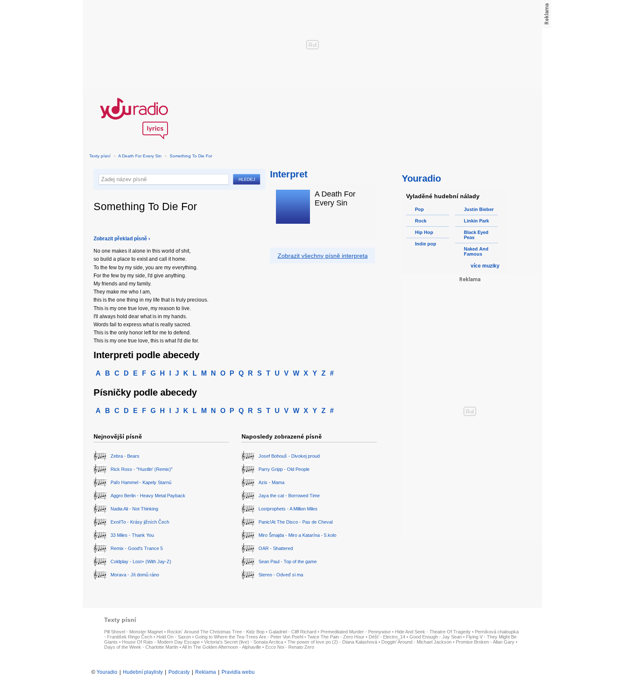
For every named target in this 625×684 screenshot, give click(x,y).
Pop (419, 209)
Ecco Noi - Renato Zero (289, 647)
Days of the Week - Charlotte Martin (141, 647)
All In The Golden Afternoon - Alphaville (221, 647)
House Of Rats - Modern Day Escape (161, 641)
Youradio (107, 672)
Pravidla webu (238, 672)
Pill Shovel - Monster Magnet (133, 631)
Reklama (205, 672)
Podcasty (179, 672)
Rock (420, 220)
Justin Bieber (479, 209)
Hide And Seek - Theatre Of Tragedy (433, 631)
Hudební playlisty (143, 672)
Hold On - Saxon (173, 636)
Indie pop (425, 243)
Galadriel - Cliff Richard (292, 631)
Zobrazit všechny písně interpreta (323, 255)
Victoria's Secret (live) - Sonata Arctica (243, 641)
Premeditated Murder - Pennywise (356, 631)
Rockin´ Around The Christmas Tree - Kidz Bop (215, 631)
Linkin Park (476, 220)
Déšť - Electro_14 (387, 636)
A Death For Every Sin (140, 156)
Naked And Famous (476, 251)
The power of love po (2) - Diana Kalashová (332, 641)
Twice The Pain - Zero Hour (335, 636)
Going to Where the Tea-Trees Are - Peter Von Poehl (249, 636)
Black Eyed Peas (476, 235)
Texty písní (100, 156)
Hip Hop (424, 232)
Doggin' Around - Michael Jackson (416, 641)
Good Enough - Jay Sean (435, 636)
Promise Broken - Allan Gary (485, 641)
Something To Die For (191, 156)
